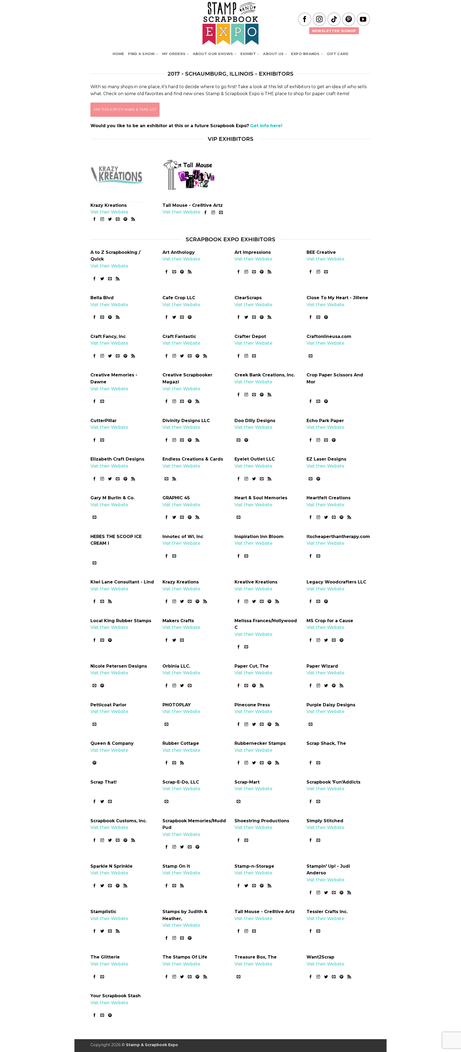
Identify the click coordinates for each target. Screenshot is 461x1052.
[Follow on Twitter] (110, 219)
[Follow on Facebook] (304, 19)
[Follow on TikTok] (334, 19)
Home (118, 54)
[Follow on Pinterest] (348, 19)
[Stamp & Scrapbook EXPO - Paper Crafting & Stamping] (230, 23)
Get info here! (266, 125)
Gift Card (337, 54)
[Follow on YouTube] (363, 19)
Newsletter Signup (334, 31)
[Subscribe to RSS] (133, 219)
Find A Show (141, 54)
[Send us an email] (118, 219)
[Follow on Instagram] (319, 19)
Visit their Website (109, 212)
